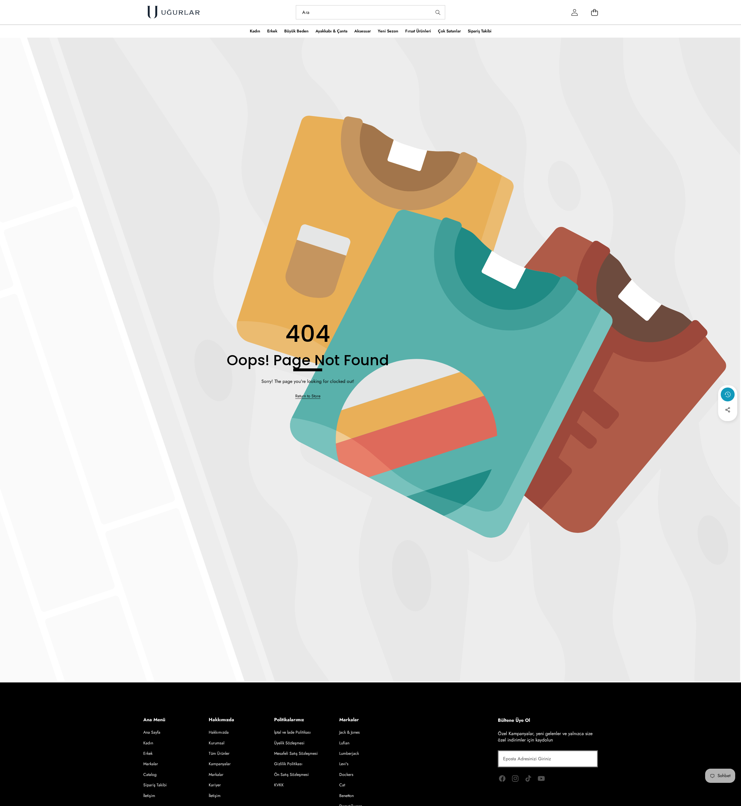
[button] (728, 425)
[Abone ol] (587, 759)
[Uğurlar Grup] (173, 12)
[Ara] (438, 12)
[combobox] (370, 12)
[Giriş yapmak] (574, 12)
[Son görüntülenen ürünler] (728, 394)
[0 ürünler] (594, 12)
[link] (307, 396)
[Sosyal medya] (728, 410)
